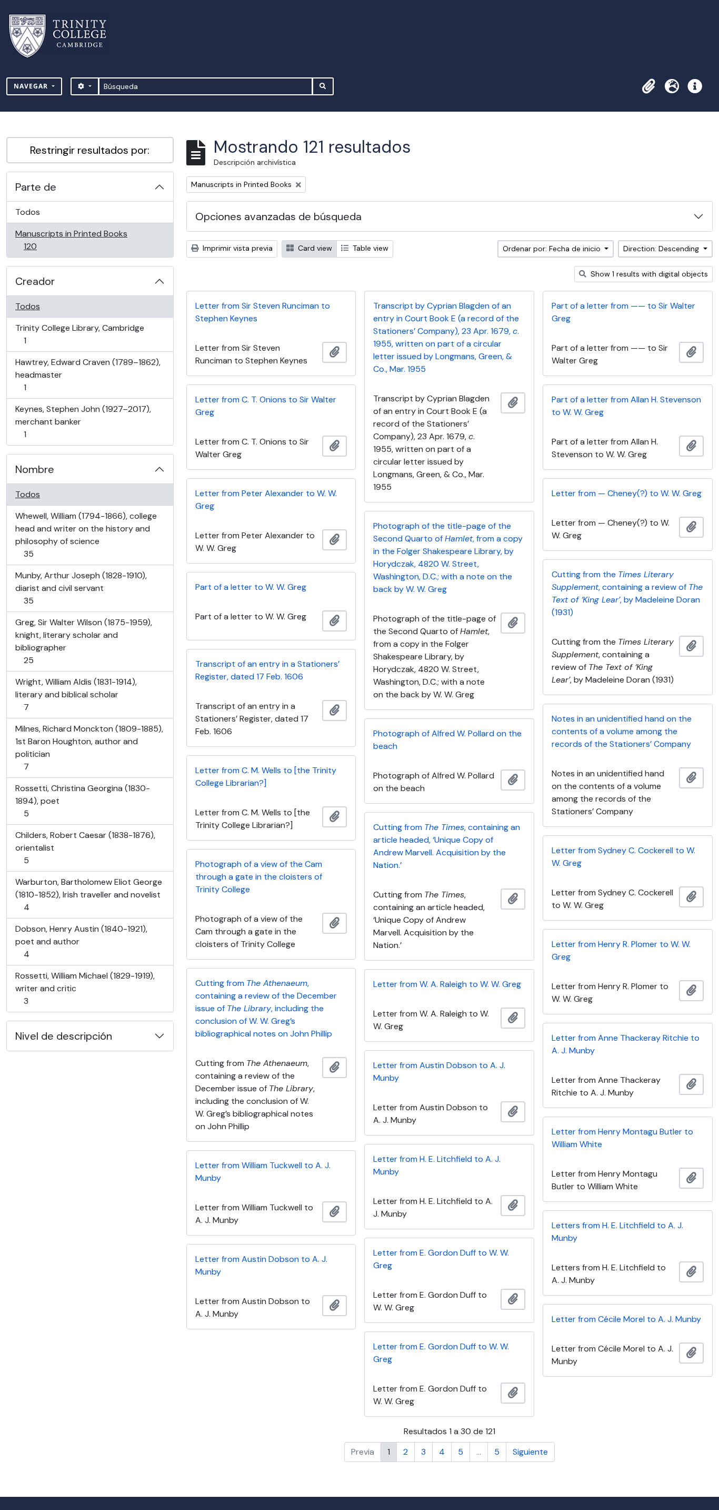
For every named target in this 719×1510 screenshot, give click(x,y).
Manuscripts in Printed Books (71, 240)
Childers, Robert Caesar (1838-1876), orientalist (85, 847)
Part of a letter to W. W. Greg (250, 587)
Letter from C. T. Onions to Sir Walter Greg (265, 406)
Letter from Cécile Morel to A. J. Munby (626, 1319)
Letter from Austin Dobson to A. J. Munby (439, 1071)
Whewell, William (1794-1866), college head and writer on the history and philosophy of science (86, 534)
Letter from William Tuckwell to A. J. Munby (263, 1171)
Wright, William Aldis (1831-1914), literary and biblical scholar (76, 694)
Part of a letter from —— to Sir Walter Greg (623, 312)
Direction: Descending (662, 248)
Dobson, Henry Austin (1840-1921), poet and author (81, 941)
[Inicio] (63, 36)
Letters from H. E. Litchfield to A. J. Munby (617, 1231)
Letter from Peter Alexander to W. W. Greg (266, 499)
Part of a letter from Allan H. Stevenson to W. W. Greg (626, 406)
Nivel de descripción (63, 1036)
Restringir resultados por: (89, 150)
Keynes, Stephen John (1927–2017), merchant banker (83, 421)
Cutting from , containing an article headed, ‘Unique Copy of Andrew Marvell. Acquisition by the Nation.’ (446, 846)
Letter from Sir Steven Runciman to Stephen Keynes (262, 312)
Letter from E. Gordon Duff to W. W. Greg (441, 1259)
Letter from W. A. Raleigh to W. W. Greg (447, 984)
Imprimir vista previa (237, 248)
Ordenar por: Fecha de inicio (553, 248)
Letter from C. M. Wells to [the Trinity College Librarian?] (265, 776)
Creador (35, 281)
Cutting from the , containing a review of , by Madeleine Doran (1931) (627, 593)
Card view (314, 248)
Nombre (34, 469)
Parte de (35, 187)
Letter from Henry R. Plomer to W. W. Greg (621, 950)
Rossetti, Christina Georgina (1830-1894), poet (82, 800)
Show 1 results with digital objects (648, 274)
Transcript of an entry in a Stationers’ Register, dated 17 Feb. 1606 (267, 670)
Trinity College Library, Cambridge (79, 334)
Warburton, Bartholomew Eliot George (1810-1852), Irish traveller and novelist (88, 894)
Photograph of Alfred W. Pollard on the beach (447, 740)
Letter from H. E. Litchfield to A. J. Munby (437, 1165)
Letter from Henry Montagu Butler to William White (622, 1138)
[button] (648, 86)
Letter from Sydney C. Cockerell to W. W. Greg (623, 857)
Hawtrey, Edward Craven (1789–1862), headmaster (88, 374)
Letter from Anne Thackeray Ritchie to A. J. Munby (626, 1044)
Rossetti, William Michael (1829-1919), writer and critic (85, 988)
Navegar (32, 86)
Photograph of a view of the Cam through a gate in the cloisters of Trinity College (258, 876)
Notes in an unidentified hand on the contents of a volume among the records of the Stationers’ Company (622, 731)
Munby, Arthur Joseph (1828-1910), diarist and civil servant (81, 587)
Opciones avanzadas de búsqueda (278, 216)
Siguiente (530, 1451)
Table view (369, 248)
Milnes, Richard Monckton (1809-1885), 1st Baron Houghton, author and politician (89, 747)
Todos (27, 212)
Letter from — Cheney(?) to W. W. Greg (627, 493)
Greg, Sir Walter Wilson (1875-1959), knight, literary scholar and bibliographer (83, 641)
